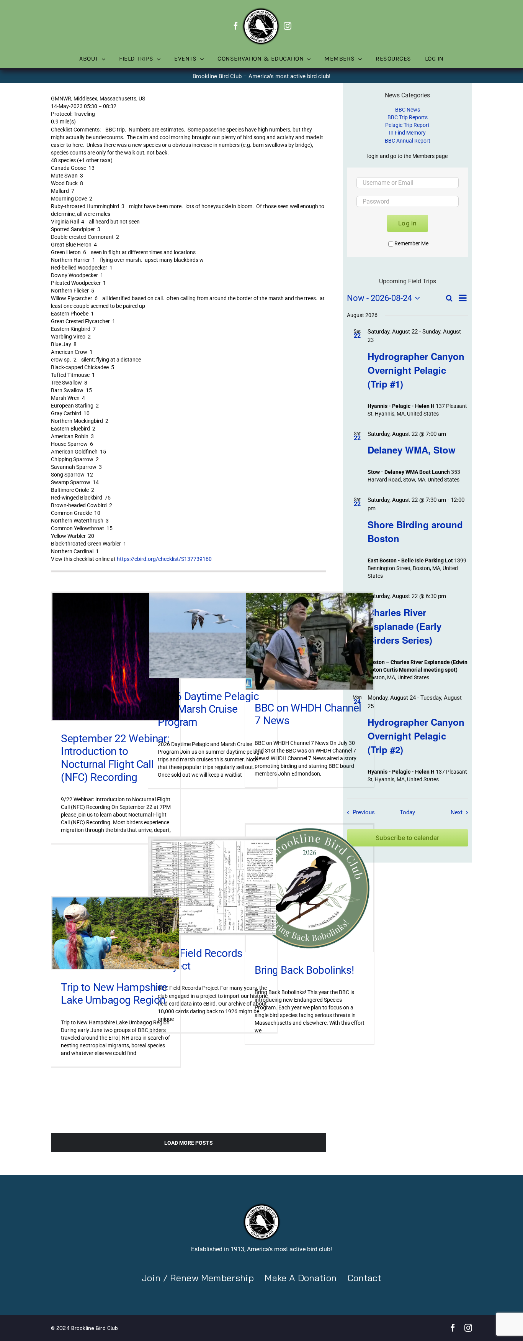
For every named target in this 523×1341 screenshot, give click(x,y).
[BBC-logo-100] (261, 10)
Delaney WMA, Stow (412, 449)
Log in (407, 223)
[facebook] (236, 26)
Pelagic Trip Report (407, 125)
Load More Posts (188, 1143)
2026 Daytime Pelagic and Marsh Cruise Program (208, 709)
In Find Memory (407, 133)
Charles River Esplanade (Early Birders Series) (404, 626)
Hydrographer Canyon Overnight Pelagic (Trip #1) (416, 370)
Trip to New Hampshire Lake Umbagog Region (114, 994)
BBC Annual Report (407, 141)
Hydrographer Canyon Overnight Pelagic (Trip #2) (416, 735)
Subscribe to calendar (407, 837)
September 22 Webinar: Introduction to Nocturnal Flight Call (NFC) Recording (115, 758)
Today (407, 812)
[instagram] (287, 26)
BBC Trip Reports (407, 117)
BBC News (407, 110)
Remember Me (411, 243)
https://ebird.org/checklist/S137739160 (164, 559)
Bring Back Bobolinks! (304, 970)
